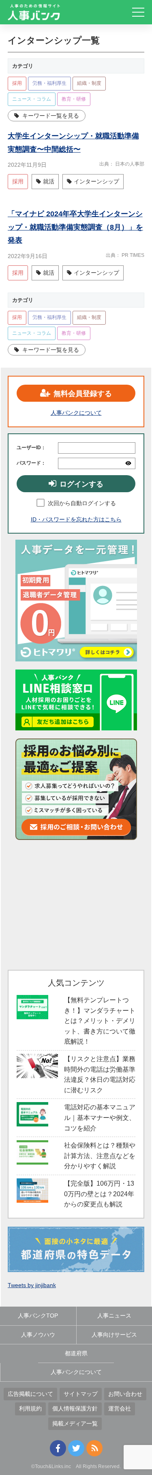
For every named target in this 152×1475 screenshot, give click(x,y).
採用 (17, 83)
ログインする (81, 484)
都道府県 (76, 1353)
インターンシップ (96, 181)
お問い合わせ (125, 1394)
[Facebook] (58, 1448)
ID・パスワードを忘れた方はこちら (76, 519)
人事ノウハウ (38, 1334)
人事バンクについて (76, 412)
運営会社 (119, 1408)
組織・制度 (89, 83)
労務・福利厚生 (49, 83)
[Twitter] (76, 1448)
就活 (48, 181)
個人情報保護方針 (75, 1408)
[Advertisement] (76, 905)
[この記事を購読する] (94, 1448)
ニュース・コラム (31, 99)
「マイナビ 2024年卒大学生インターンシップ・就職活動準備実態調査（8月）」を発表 (75, 227)
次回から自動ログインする (82, 503)
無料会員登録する (83, 393)
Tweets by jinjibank (32, 1285)
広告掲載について (30, 1394)
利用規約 (30, 1408)
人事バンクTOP (38, 1315)
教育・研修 (74, 99)
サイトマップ (81, 1394)
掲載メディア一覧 (75, 1423)
